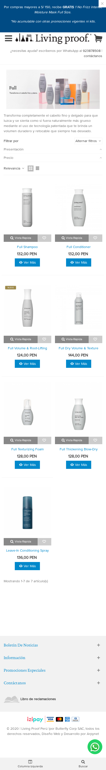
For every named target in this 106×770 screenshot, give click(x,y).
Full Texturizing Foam (27, 449)
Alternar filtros (86, 141)
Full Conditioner (79, 247)
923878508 (92, 51)
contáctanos (93, 56)
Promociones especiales (25, 670)
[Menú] (8, 38)
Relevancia (12, 168)
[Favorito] (44, 238)
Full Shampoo (27, 247)
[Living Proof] (53, 38)
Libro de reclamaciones (38, 699)
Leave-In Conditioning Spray (27, 550)
